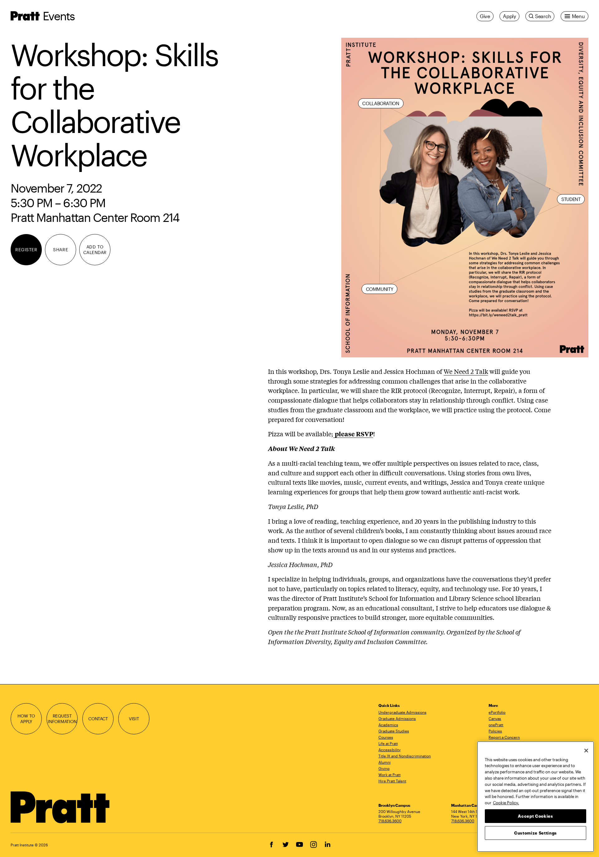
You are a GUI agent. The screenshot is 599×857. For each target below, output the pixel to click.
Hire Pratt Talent (392, 781)
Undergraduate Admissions (402, 712)
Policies (495, 731)
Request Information (62, 718)
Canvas (495, 718)
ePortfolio (497, 712)
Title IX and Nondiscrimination (404, 756)
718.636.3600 (390, 821)
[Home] (60, 807)
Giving (384, 768)
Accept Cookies (535, 815)
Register (26, 249)
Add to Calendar (95, 249)
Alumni (384, 762)
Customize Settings (535, 832)
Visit (134, 718)
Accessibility (389, 749)
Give (485, 16)
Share (60, 249)
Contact (98, 718)
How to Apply (26, 718)
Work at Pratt (389, 774)
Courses (385, 737)
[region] (535, 796)
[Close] (586, 750)
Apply (509, 16)
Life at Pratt (388, 743)
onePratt (496, 724)
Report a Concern (504, 737)
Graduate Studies (393, 731)
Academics (388, 724)
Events (59, 15)
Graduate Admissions (397, 718)
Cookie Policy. (506, 802)
